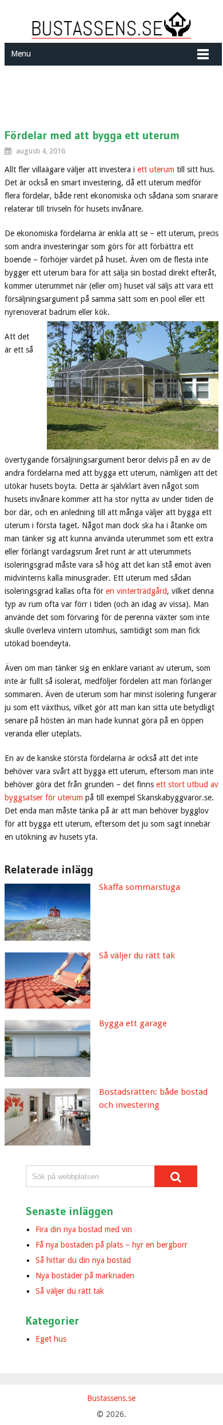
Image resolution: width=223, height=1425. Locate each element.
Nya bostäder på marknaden (84, 1275)
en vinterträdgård (136, 591)
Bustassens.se (111, 1398)
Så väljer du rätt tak (69, 1291)
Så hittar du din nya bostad (83, 1260)
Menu (21, 53)
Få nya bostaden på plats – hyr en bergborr (111, 1244)
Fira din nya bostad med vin (83, 1229)
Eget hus (50, 1338)
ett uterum (155, 169)
